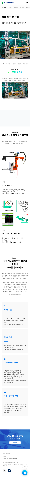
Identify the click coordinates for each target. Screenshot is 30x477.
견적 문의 (15, 442)
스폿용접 (22, 7)
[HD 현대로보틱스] (8, 3)
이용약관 (4, 456)
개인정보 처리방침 (6, 454)
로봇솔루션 (4, 7)
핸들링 (10, 7)
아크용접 (16, 7)
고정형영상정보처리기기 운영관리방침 (10, 458)
